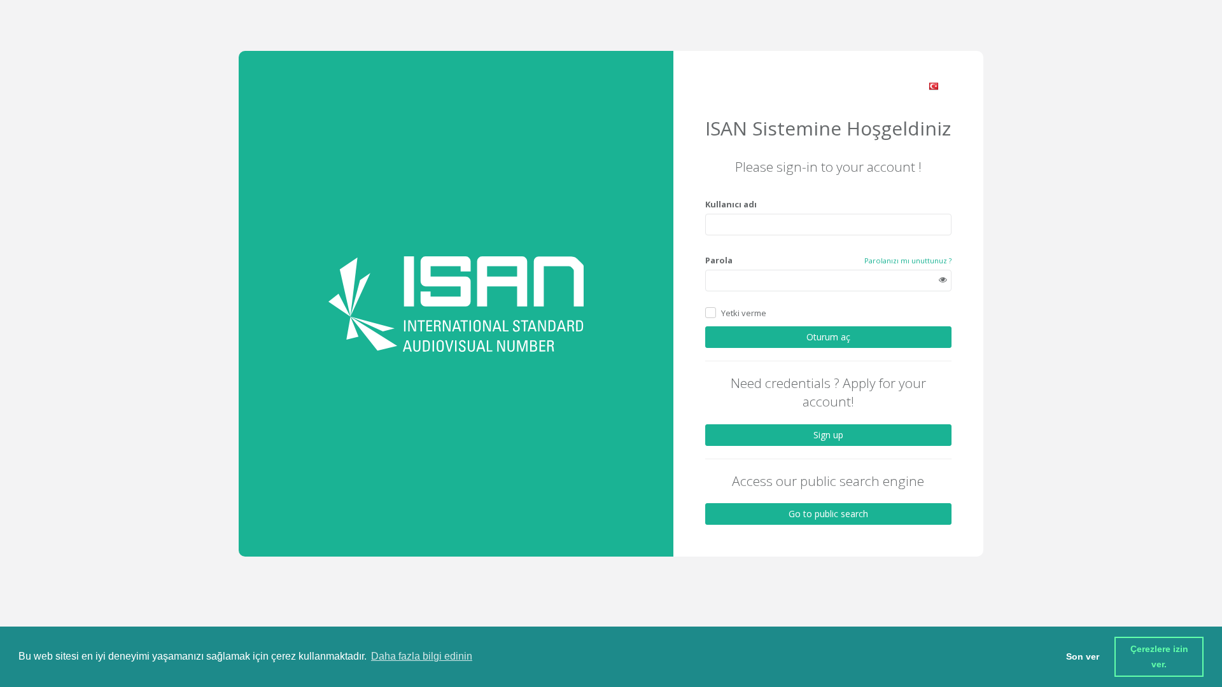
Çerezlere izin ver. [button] (1160, 656)
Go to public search (828, 514)
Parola (719, 260)
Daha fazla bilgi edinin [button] (421, 656)
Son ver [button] (1082, 656)
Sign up (828, 435)
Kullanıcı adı (731, 204)
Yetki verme (743, 313)
